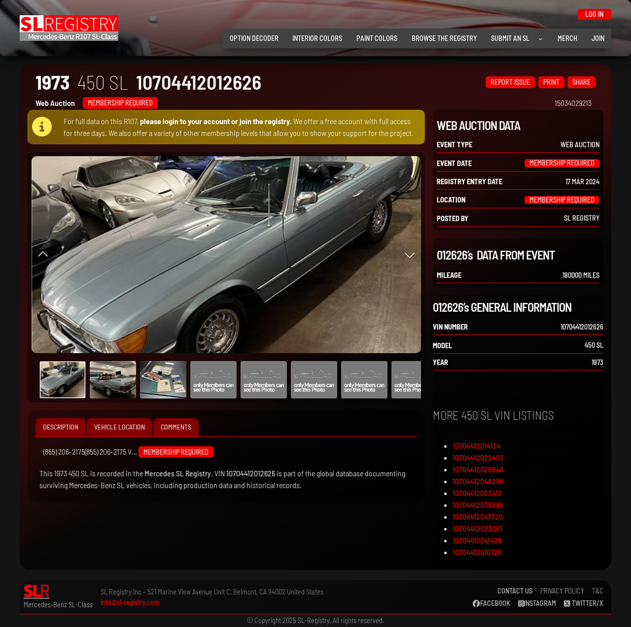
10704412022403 (478, 457)
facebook (495, 603)
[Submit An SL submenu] (540, 38)
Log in (594, 14)
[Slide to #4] (264, 379)
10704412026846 (478, 469)
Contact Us (514, 591)
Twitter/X (586, 603)
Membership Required (120, 103)
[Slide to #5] (314, 379)
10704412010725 (477, 552)
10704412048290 (478, 481)
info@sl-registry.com (130, 602)
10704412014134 (476, 445)
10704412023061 (477, 528)
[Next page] (409, 254)
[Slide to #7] (414, 379)
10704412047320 (478, 516)
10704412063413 (477, 492)
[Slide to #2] (163, 379)
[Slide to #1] (62, 379)
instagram (540, 603)
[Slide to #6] (364, 379)
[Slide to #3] (213, 379)
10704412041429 (477, 540)
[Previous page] (43, 254)
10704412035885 (478, 504)
